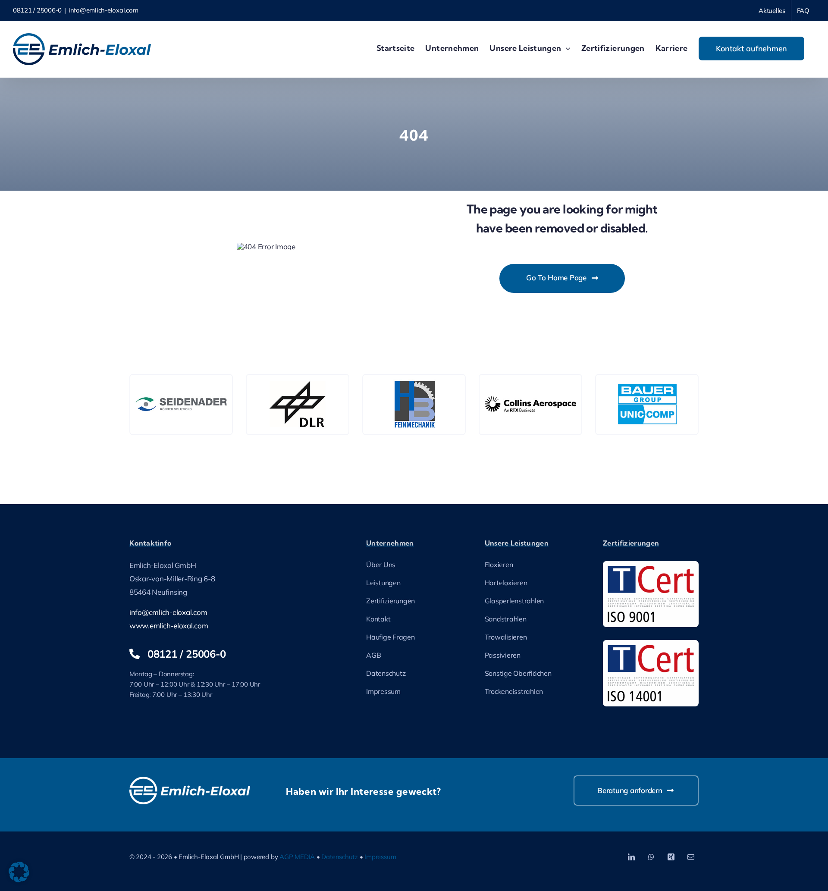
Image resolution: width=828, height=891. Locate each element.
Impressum (380, 857)
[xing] (671, 857)
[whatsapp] (651, 857)
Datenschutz (339, 857)
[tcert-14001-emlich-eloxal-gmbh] (651, 643)
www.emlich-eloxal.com (168, 625)
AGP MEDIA (297, 857)
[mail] (691, 857)
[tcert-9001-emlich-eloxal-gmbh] (651, 564)
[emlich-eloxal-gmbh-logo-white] (189, 780)
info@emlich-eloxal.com (103, 10)
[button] (19, 872)
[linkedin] (631, 857)
